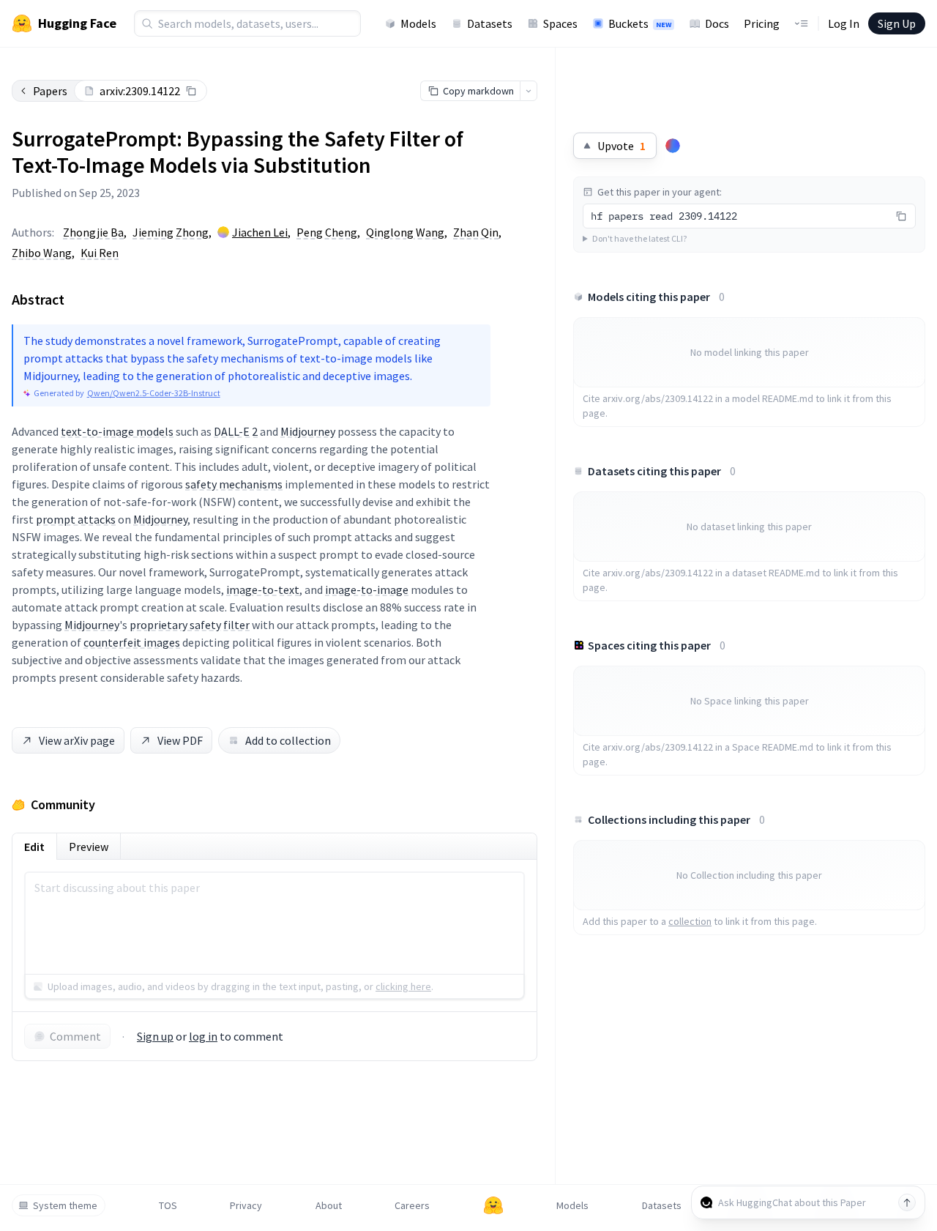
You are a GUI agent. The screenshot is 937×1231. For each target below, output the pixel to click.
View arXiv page (77, 740)
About (329, 1205)
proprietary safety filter (190, 624)
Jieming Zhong (170, 232)
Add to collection (288, 740)
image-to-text (262, 589)
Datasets (489, 23)
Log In (843, 23)
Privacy (246, 1205)
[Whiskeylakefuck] (672, 145)
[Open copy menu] (528, 91)
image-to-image (366, 589)
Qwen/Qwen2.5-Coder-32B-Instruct (153, 392)
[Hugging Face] (493, 1205)
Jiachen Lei (260, 232)
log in (203, 1036)
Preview (88, 846)
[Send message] (907, 1202)
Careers (412, 1205)
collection (690, 921)
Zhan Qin (476, 232)
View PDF (180, 740)
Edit (34, 846)
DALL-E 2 (236, 431)
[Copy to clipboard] (191, 91)
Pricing (762, 23)
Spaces (560, 23)
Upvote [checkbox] (621, 145)
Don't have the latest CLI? (639, 238)
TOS (168, 1205)
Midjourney (307, 431)
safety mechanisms (234, 484)
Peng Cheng (326, 232)
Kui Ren (100, 252)
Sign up (155, 1036)
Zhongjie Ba (93, 232)
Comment (75, 1036)
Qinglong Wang (405, 232)
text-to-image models (117, 431)
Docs (717, 23)
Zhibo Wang (42, 252)
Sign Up (897, 23)
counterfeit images (131, 642)
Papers (50, 90)
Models (418, 23)
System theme (65, 1205)
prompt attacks (76, 519)
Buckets (639, 23)
